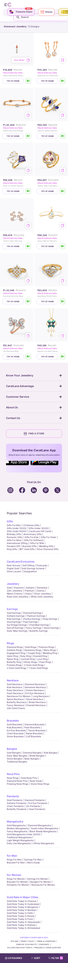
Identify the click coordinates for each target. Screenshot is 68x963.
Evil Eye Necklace (34, 693)
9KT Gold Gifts (27, 549)
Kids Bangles (50, 752)
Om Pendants (33, 806)
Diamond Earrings (32, 612)
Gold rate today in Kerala (20, 916)
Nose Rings (13, 777)
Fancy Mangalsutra (17, 831)
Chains (28, 593)
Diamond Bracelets (35, 724)
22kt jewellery (14, 590)
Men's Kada (33, 862)
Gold (9, 587)
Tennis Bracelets (37, 730)
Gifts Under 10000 (16, 528)
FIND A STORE (36, 433)
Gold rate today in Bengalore (22, 907)
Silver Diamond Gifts (47, 549)
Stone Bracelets (15, 736)
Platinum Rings (46, 647)
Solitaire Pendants (16, 803)
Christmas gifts (31, 525)
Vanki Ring (12, 656)
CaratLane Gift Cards (40, 531)
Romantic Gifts (14, 537)
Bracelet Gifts (29, 546)
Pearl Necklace (15, 693)
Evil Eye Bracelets (16, 730)
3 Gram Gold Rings (34, 665)
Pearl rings (45, 662)
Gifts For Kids (32, 537)
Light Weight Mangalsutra (20, 840)
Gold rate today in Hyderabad (23, 904)
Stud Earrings (14, 621)
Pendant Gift (13, 546)
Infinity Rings (30, 662)
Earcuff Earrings (15, 627)
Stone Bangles (14, 758)
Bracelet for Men (16, 862)
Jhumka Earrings (31, 618)
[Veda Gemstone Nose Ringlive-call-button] (28, 81)
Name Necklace (15, 699)
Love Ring (42, 659)
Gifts (10, 521)
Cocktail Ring (28, 659)
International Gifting (17, 543)
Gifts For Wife (37, 543)
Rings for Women (16, 878)
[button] (37, 958)
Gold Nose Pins (29, 777)
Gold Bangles (14, 752)
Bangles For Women (40, 881)
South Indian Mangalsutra (44, 828)
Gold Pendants (14, 800)
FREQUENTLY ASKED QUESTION (47, 948)
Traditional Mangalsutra (19, 837)
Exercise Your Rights (26, 944)
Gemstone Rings (32, 650)
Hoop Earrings (49, 618)
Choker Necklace (34, 690)
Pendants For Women (18, 884)
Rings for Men (14, 859)
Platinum (29, 590)
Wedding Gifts (46, 546)
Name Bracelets (34, 733)
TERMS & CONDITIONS (46, 941)
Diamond (18, 587)
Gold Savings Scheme (33, 568)
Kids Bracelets (14, 727)
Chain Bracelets (15, 733)
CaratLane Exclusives (21, 561)
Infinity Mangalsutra (43, 843)
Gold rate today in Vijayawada (23, 922)
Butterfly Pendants (16, 809)
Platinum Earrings (36, 615)
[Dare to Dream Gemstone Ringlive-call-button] (28, 191)
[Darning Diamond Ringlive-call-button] (28, 301)
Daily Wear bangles (17, 755)
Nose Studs (36, 780)
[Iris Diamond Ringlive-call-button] (28, 356)
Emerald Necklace (36, 705)
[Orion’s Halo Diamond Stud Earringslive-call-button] (28, 246)
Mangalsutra (15, 821)
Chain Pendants (15, 806)
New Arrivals (13, 565)
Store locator (14, 571)
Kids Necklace (14, 687)
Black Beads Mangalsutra (42, 831)
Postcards (41, 565)
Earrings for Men (33, 859)
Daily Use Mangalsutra (19, 843)
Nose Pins (13, 774)
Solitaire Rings (14, 650)
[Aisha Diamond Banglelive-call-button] (28, 136)
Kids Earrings (13, 618)
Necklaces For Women (18, 696)
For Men (12, 855)
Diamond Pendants (35, 800)
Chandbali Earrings (39, 624)
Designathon (30, 571)
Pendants (13, 796)
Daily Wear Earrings (17, 630)
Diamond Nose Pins (17, 780)
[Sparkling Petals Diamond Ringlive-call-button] (63, 301)
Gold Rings (30, 647)
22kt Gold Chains (16, 708)
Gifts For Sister (48, 537)
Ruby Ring (25, 656)
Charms (40, 590)
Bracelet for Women (17, 881)
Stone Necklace (34, 699)
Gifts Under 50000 (17, 531)
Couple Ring (34, 653)
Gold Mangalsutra (16, 825)
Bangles (12, 748)
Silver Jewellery (42, 593)
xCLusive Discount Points (19, 948)
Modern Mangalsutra (18, 828)
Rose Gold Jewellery (18, 596)
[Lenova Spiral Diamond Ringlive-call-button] (63, 136)
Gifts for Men (14, 525)
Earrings (12, 609)
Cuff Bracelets (33, 736)
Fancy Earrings (33, 627)
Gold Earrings (14, 612)
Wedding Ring (50, 653)
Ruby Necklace (15, 690)
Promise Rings (14, 665)
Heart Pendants (37, 809)
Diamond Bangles (32, 752)
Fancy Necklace (15, 705)
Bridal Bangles (37, 755)
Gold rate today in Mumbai (21, 910)
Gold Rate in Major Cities (22, 897)
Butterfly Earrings (38, 630)
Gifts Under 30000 (39, 528)
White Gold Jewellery (42, 596)
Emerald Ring (40, 656)
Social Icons (18, 465)
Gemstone (42, 587)
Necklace (13, 680)
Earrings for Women (37, 878)
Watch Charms (14, 593)
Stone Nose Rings (40, 783)
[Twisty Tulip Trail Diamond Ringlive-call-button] (63, 191)
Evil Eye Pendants (37, 803)
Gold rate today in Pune (20, 919)
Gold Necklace (14, 684)
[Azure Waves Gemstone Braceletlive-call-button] (63, 246)
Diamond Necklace (35, 684)
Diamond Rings (15, 647)
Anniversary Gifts (32, 534)
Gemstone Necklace (35, 687)
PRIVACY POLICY (28, 941)
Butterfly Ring (14, 662)
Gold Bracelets (14, 724)
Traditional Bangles (17, 761)
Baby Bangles (31, 758)
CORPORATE (44, 944)
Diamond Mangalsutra (39, 825)
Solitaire (30, 587)
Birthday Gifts (14, 534)
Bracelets (13, 720)
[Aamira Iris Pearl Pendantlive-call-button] (63, 356)
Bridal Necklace (37, 702)
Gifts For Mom (14, 540)
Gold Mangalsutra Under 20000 (23, 834)
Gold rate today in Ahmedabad (23, 928)
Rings (10, 643)
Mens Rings (50, 650)
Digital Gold (13, 568)
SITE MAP (15, 941)
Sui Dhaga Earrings (17, 624)
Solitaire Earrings (16, 615)
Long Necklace (41, 696)
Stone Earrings (51, 627)
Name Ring (12, 659)
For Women (14, 874)
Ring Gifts (12, 549)
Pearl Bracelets (32, 727)
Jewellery (13, 583)
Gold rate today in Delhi (20, 913)
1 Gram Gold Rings (38, 668)
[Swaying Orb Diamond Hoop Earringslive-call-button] (63, 81)
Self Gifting (28, 565)
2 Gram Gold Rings (16, 668)
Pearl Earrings (30, 621)
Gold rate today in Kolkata (21, 925)
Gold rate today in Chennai (21, 901)
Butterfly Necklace (17, 702)
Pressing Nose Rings (17, 783)
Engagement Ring (16, 653)
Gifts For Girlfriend (33, 540)
